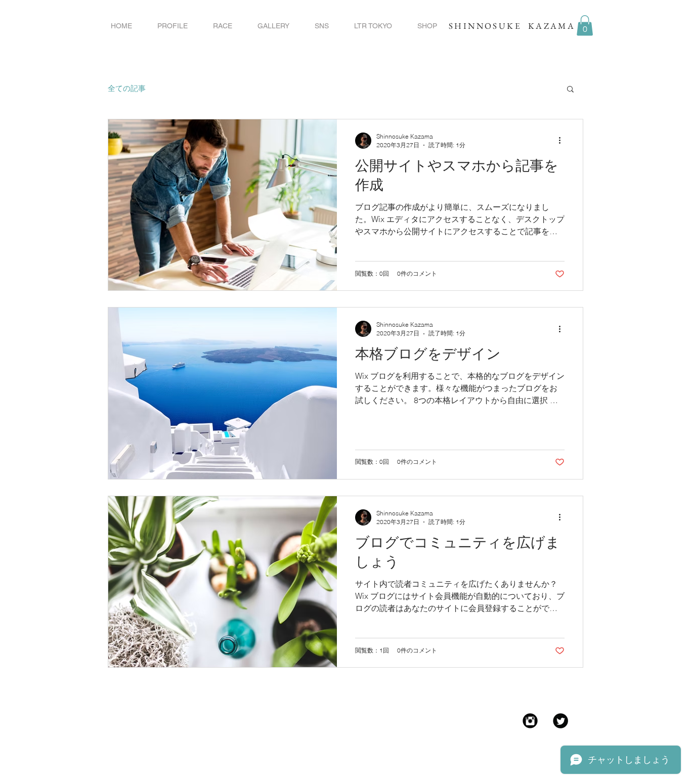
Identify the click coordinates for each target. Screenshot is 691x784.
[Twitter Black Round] (560, 720)
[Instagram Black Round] (530, 720)
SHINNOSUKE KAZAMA (512, 25)
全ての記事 (127, 88)
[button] (584, 25)
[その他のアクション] (563, 141)
